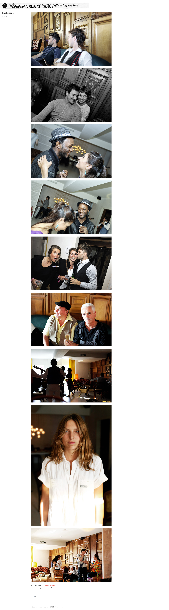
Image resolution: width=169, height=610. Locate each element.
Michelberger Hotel (39, 607)
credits (60, 607)
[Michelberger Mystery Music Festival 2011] (44, 8)
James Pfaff (50, 585)
